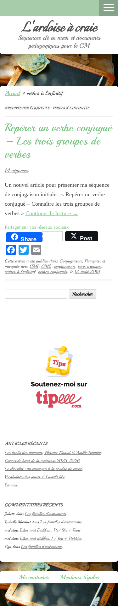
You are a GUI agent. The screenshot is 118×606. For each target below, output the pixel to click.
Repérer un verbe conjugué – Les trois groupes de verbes (58, 141)
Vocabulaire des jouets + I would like (35, 477)
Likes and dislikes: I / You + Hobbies (50, 538)
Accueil (12, 93)
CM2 (46, 266)
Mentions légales (79, 577)
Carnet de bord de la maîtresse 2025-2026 (42, 460)
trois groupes (89, 266)
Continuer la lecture (51, 213)
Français (92, 261)
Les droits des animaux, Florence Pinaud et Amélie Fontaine (53, 452)
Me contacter (34, 577)
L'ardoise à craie (59, 28)
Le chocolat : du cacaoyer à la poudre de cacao (43, 468)
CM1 (34, 266)
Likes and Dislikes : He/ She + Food (50, 530)
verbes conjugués (52, 271)
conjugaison (64, 266)
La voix (11, 485)
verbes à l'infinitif (20, 271)
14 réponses (16, 170)
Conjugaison (70, 261)
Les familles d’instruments (45, 513)
